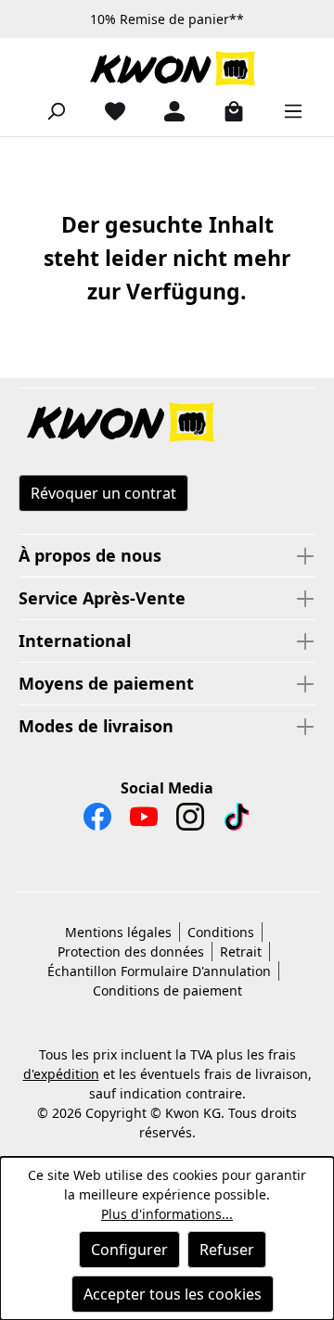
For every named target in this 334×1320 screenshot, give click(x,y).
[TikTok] (236, 821)
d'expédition (61, 1074)
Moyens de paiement (106, 683)
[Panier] (226, 110)
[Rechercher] (48, 110)
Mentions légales (118, 932)
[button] (167, 423)
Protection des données (131, 951)
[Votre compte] (167, 110)
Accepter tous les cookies (173, 1294)
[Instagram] (190, 821)
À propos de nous (90, 555)
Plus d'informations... (167, 1214)
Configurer (129, 1249)
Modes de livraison (96, 726)
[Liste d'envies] (107, 110)
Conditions (220, 932)
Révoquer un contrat (103, 493)
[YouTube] (144, 821)
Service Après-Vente (102, 598)
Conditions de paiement (167, 990)
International (75, 640)
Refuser (226, 1249)
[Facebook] (97, 821)
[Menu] (285, 110)
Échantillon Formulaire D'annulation (159, 971)
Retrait (241, 951)
